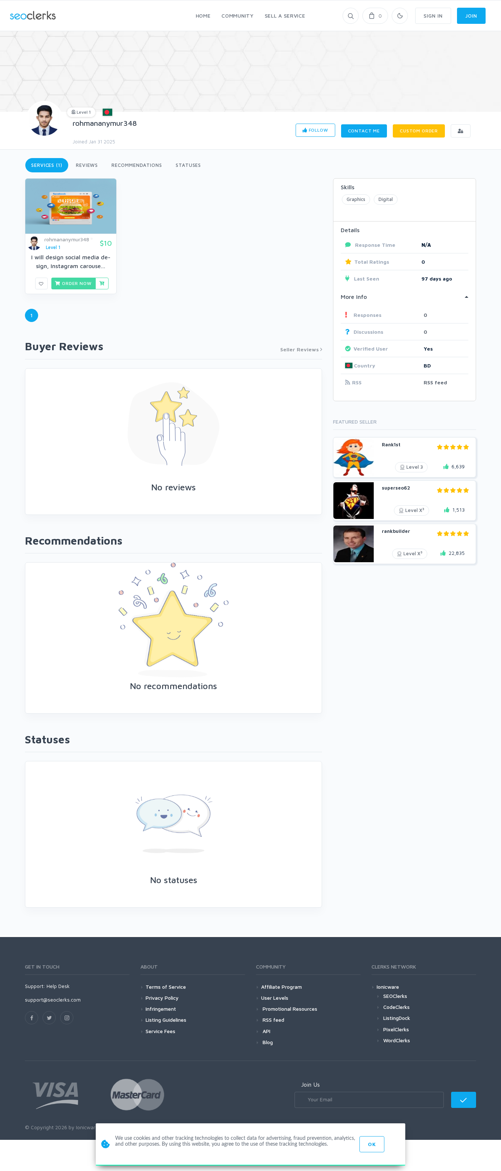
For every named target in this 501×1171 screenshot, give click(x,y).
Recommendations (136, 165)
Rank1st (391, 444)
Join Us (310, 1084)
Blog (267, 1042)
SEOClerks (395, 996)
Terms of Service (166, 987)
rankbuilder (396, 531)
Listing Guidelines (166, 1020)
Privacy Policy (162, 998)
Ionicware (388, 987)
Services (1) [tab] (46, 165)
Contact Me (364, 130)
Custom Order (419, 130)
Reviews (87, 165)
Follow (317, 130)
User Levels (274, 998)
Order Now (76, 283)
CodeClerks (396, 1007)
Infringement (161, 1009)
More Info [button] (354, 296)
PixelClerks (396, 1029)
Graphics (356, 199)
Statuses (188, 165)
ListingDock (396, 1018)
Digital (386, 199)
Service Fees (160, 1031)
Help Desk (58, 986)
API (265, 1031)
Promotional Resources (289, 1009)
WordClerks (396, 1040)
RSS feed (435, 382)
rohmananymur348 (105, 123)
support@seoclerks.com (53, 999)
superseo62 (396, 488)
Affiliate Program (281, 987)
